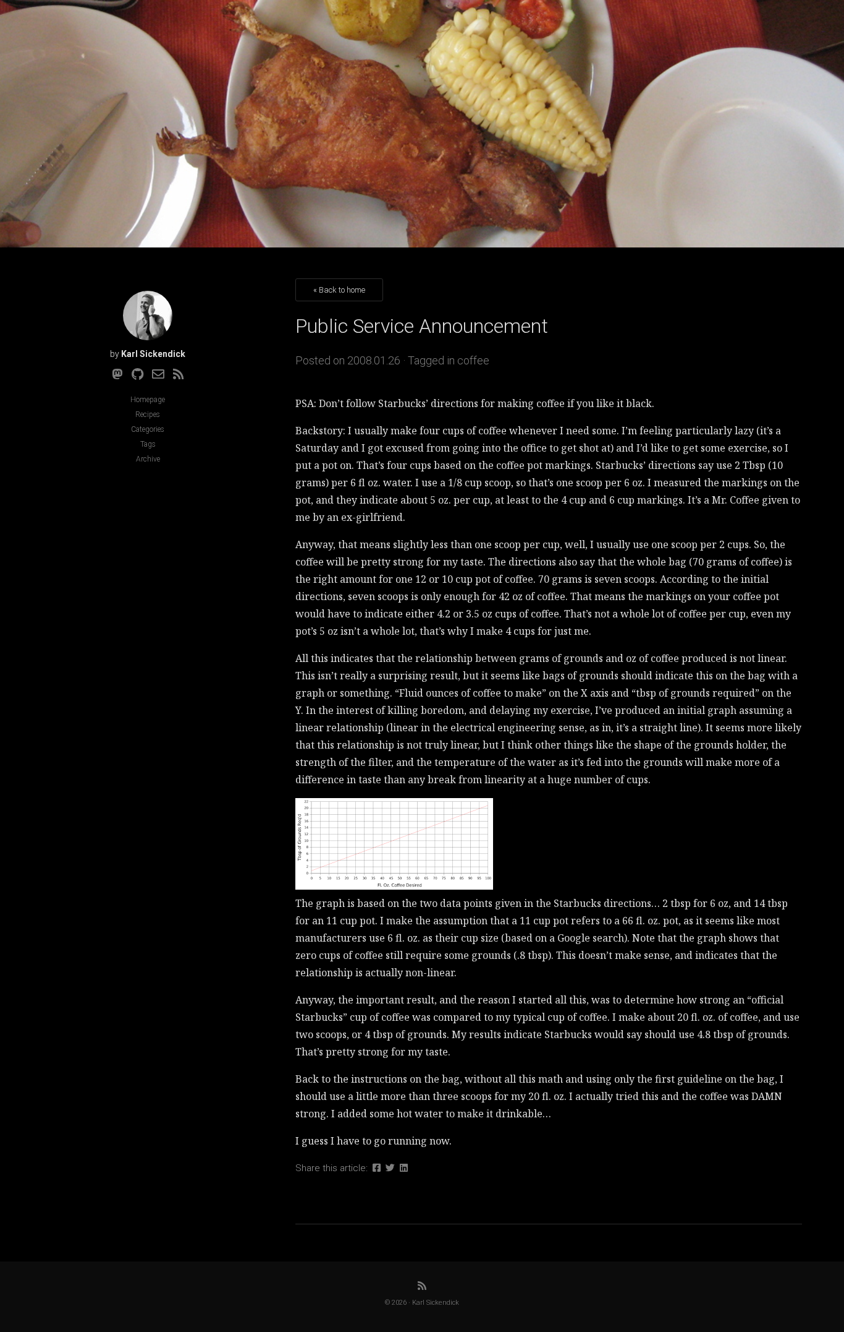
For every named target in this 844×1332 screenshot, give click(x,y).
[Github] (137, 374)
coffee (473, 360)
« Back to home (339, 289)
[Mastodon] (117, 374)
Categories (147, 429)
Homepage (147, 399)
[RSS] (178, 374)
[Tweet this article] (390, 1167)
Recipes (147, 414)
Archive (148, 459)
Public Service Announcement (421, 326)
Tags (148, 444)
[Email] (158, 374)
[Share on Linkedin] (404, 1167)
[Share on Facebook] (377, 1167)
